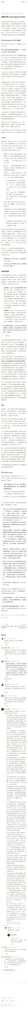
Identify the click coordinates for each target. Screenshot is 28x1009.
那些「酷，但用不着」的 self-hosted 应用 (21, 627)
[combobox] (12, 1000)
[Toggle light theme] (5, 1000)
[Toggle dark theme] (7, 1000)
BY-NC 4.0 (23, 615)
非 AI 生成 (5, 617)
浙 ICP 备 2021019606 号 (6, 1003)
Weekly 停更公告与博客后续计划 (7, 627)
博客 (4, 13)
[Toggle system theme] (2, 1000)
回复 (7, 645)
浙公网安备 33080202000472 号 (9, 1005)
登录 (23, 2)
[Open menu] (26, 1)
